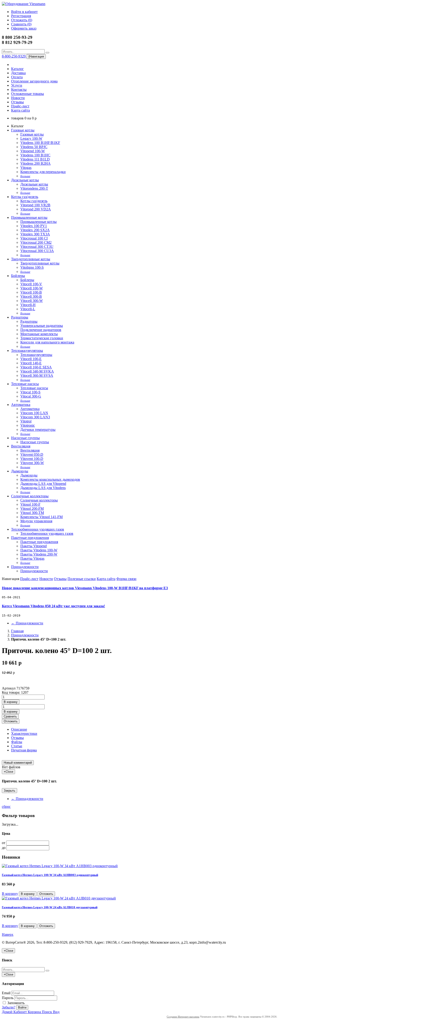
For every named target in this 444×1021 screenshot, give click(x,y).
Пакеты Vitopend (33, 546)
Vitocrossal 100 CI (34, 238)
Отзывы (17, 102)
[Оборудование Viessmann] (23, 4)
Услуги (16, 85)
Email (6, 993)
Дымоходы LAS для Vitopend (43, 484)
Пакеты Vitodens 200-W (38, 554)
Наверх (7, 934)
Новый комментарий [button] (18, 762)
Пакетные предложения (30, 538)
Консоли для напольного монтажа (47, 342)
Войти (22, 1007)
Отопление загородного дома (34, 81)
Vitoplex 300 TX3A (35, 234)
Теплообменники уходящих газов (37, 529)
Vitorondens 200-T (34, 188)
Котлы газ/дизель (24, 197)
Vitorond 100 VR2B (35, 205)
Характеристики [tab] (24, 733)
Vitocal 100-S (30, 392)
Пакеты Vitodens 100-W (38, 550)
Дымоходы (19, 471)
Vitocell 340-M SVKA (37, 371)
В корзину (10, 894)
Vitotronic (27, 425)
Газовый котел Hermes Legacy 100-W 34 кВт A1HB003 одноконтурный (50, 875)
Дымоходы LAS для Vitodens (43, 488)
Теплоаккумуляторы (27, 350)
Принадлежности (25, 567)
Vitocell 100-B (31, 292)
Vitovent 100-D (31, 459)
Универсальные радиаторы (41, 326)
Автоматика (20, 405)
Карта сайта (20, 110)
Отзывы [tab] (17, 738)
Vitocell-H (28, 305)
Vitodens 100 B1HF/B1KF (40, 143)
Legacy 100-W (31, 138)
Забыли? (8, 1007)
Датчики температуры (38, 429)
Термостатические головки (41, 338)
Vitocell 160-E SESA (36, 367)
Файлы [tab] (16, 742)
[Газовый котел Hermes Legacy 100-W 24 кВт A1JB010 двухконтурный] (59, 898)
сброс (6, 806)
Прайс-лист (20, 106)
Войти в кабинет (24, 12)
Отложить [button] (11, 721)
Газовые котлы (22, 130)
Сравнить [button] (10, 716)
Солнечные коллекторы (30, 496)
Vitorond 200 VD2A (35, 209)
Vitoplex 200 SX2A (35, 230)
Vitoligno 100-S (32, 267)
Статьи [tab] (16, 746)
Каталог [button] (17, 69)
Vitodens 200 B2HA (35, 163)
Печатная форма (24, 750)
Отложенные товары (27, 94)
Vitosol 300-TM (32, 513)
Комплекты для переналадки (43, 172)
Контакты (19, 89)
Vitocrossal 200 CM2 (36, 242)
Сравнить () (21, 24)
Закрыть (9, 790)
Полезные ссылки (82, 579)
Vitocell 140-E (31, 363)
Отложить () (21, 20)
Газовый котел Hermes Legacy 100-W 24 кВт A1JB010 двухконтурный (49, 907)
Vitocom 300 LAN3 (35, 417)
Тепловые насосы (25, 384)
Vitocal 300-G (30, 396)
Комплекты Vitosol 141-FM (41, 517)
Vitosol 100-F (30, 504)
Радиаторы (19, 317)
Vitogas (25, 168)
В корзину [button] (11, 702)
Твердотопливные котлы (30, 259)
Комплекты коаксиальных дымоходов (50, 479)
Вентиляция (20, 446)
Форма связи (126, 579)
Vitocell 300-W (31, 301)
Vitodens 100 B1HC (35, 155)
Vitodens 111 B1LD (35, 159)
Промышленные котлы (29, 217)
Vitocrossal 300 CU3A (37, 251)
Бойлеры (18, 276)
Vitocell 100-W (31, 288)
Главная (17, 631)
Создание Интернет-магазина (183, 1016)
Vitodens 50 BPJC (33, 147)
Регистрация (21, 16)
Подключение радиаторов (40, 330)
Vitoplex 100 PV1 (33, 226)
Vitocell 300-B (31, 296)
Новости (18, 98)
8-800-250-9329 (14, 56)
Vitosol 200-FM (32, 508)
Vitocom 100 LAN (34, 413)
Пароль (7, 998)
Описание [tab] (19, 729)
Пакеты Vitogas (32, 558)
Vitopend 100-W (32, 151)
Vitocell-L (27, 309)
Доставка (18, 73)
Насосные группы (25, 438)
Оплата (17, 77)
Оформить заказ (23, 28)
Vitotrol (25, 421)
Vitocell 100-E (31, 359)
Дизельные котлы (25, 180)
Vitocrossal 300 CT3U (36, 247)
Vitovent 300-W (32, 463)
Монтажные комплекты (39, 334)
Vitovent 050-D (31, 454)
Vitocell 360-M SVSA (36, 375)
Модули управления (36, 521)
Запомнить (15, 1003)
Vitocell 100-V (31, 284)
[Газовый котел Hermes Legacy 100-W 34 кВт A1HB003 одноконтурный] (60, 866)
